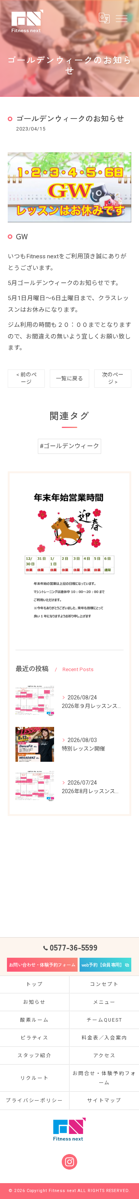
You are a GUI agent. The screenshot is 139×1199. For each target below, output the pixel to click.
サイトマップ (104, 1100)
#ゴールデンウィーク (69, 446)
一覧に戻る (69, 378)
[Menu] (121, 17)
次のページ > (113, 378)
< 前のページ (26, 378)
